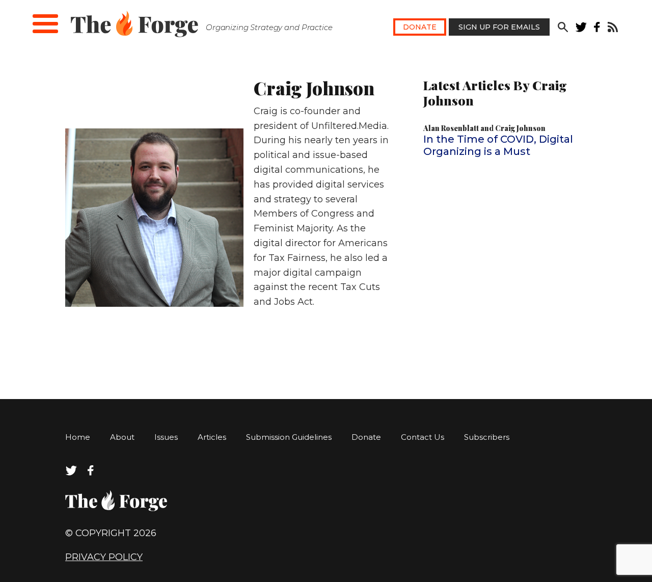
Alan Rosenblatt (451, 128)
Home (77, 437)
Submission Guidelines (289, 437)
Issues (166, 437)
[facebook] (597, 29)
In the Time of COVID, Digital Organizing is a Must (498, 145)
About (122, 437)
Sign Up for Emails (499, 27)
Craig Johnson (520, 128)
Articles (212, 437)
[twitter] (581, 29)
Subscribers (486, 437)
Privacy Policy (104, 557)
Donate (420, 27)
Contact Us (422, 437)
